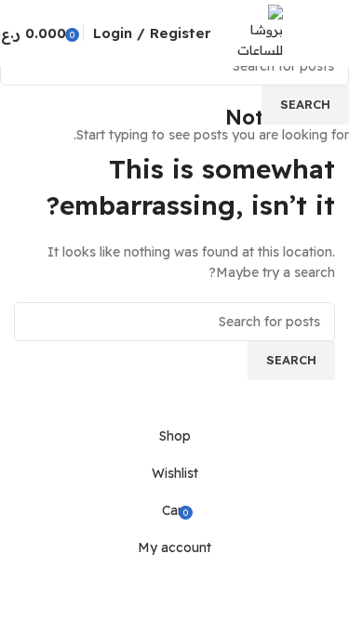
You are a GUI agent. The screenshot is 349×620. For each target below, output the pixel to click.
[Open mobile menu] (327, 32)
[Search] (301, 32)
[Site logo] (260, 31)
